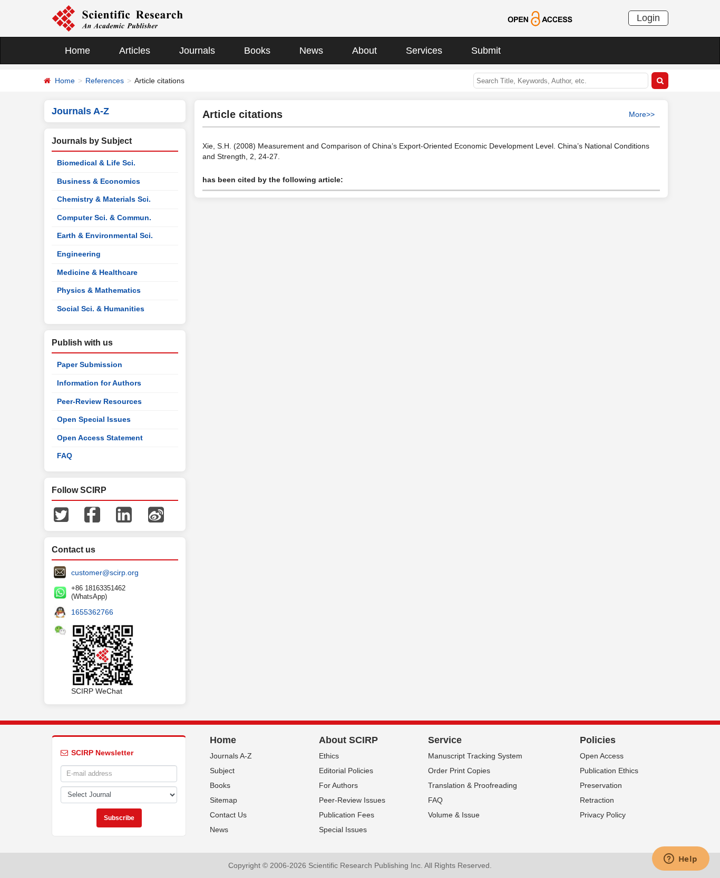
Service (445, 740)
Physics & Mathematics (99, 290)
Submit (486, 50)
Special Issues (343, 829)
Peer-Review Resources (99, 401)
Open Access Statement (100, 437)
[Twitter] (61, 514)
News (311, 50)
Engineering (79, 254)
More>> (642, 114)
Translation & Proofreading (472, 785)
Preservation (601, 785)
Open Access (602, 756)
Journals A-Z (231, 756)
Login (648, 18)
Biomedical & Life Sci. (96, 163)
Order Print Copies (459, 770)
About (364, 50)
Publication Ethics (609, 770)
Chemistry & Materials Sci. (104, 199)
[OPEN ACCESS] (540, 18)
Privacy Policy (603, 815)
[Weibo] (156, 514)
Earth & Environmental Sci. (105, 235)
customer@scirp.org (105, 572)
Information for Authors (99, 383)
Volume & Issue (454, 815)
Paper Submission (89, 364)
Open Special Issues (94, 419)
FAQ (64, 455)
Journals (197, 50)
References (104, 80)
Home (77, 50)
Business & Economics (98, 181)
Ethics (329, 756)
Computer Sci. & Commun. (104, 217)
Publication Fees (346, 815)
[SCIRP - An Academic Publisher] (117, 18)
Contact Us (228, 815)
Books (257, 50)
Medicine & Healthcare (97, 272)
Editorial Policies (346, 770)
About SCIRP (348, 740)
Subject (222, 770)
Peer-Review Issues (352, 800)
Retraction (597, 800)
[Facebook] (92, 514)
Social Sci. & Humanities (100, 308)
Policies (598, 740)
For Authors (338, 785)
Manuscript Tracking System (475, 756)
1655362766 (92, 612)
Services (424, 50)
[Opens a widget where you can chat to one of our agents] (680, 859)
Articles (134, 50)
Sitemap (223, 800)
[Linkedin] (124, 514)
